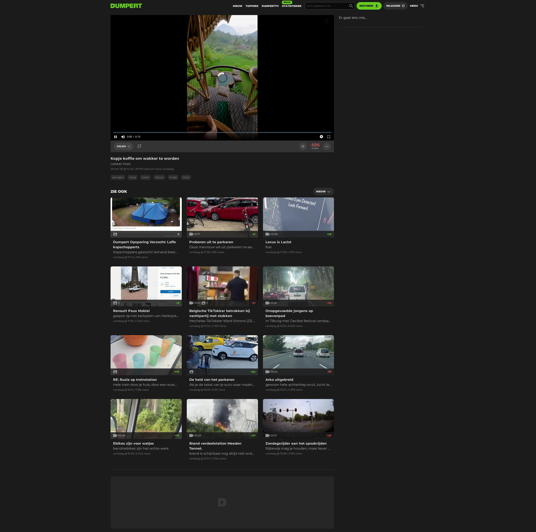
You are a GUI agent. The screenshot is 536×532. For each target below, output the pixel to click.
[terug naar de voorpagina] (126, 6)
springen (117, 177)
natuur (159, 177)
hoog (132, 177)
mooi (186, 177)
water (145, 177)
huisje (173, 177)
